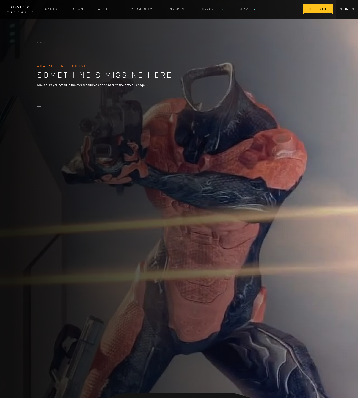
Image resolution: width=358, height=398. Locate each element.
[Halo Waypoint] (20, 9)
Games (51, 9)
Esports (176, 9)
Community (142, 9)
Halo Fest (105, 9)
